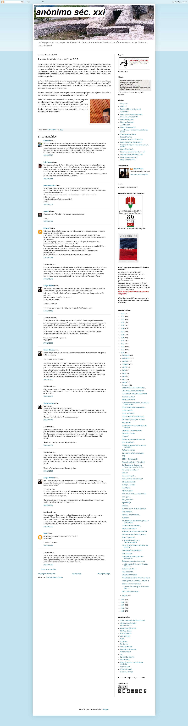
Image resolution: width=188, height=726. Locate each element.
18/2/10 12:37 (48, 396)
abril (124, 379)
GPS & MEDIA (125, 636)
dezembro (126, 355)
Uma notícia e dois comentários (133, 391)
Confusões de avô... (127, 149)
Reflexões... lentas (128, 433)
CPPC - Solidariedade (130, 459)
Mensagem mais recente (47, 574)
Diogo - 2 (123, 106)
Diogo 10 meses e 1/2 (127, 127)
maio (124, 376)
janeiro (125, 595)
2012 (123, 347)
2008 (123, 602)
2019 (123, 326)
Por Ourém (124, 644)
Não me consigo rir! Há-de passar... (134, 535)
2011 (123, 350)
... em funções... (125, 125)
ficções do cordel (126, 669)
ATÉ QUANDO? (127, 491)
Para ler (125, 473)
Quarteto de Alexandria (128, 649)
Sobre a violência (128, 413)
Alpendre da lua (125, 626)
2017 (123, 332)
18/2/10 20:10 (48, 526)
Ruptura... (125, 506)
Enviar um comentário (48, 569)
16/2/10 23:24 (48, 221)
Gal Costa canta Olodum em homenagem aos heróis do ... (133, 466)
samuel (46, 211)
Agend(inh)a (126, 503)
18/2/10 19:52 (48, 505)
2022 (123, 317)
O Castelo (123, 641)
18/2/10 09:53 (48, 379)
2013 (123, 344)
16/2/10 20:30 (48, 155)
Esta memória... (127, 512)
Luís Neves (47, 162)
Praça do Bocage (126, 646)
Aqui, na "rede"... (128, 500)
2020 (123, 323)
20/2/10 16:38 (48, 565)
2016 (123, 335)
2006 (123, 608)
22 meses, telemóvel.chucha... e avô (132, 152)
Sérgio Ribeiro (48, 286)
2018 (123, 329)
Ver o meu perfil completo (139, 174)
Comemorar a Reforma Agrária (132, 453)
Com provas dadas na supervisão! (134, 494)
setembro (125, 364)
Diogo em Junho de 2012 (129, 117)
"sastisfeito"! (124, 112)
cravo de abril (125, 667)
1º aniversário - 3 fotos (128, 134)
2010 (123, 353)
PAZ (123, 456)
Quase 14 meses (126, 137)
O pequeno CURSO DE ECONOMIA (134, 394)
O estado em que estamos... (131, 525)
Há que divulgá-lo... (129, 476)
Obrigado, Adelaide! (129, 482)
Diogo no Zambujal (127, 122)
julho (124, 370)
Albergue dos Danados (128, 623)
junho (124, 373)
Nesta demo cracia (128, 400)
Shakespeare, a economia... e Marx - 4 (135, 581)
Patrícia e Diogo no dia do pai (130, 109)
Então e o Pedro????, (127, 160)
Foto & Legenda (125, 634)
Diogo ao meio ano (127, 119)
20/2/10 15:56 (48, 546)
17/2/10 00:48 (48, 257)
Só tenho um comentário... (131, 515)
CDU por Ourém (125, 631)
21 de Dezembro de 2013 (129, 157)
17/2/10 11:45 (48, 279)
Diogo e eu (124, 104)
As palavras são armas (128, 628)
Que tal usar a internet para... (132, 584)
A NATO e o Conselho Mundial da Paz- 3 (136, 578)
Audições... (126, 518)
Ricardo (46, 228)
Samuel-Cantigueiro (127, 657)
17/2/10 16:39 (48, 343)
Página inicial (76, 574)
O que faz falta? (127, 410)
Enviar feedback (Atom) (54, 577)
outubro (125, 361)
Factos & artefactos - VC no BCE (133, 462)
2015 (123, 338)
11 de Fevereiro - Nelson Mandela (134, 509)
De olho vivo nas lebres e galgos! (133, 419)
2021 (123, 320)
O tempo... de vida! (128, 485)
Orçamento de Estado (129, 575)
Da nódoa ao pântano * (130, 470)
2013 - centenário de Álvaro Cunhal (132, 621)
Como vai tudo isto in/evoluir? (132, 479)
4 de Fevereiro (127, 553)
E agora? (125, 436)
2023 (123, 314)
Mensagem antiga (103, 574)
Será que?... (126, 497)
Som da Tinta (124, 660)
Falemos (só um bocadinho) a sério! (134, 531)
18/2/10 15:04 (48, 420)
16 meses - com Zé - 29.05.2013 (131, 140)
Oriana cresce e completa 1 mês (131, 154)
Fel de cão (47, 141)
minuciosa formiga (126, 672)
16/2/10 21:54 (48, 179)
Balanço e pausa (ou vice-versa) (133, 439)
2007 (123, 605)
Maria (45, 533)
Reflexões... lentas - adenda (132, 430)
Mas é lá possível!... (129, 537)
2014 (123, 341)
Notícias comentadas (129, 529)
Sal (121, 654)
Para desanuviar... (128, 442)
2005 (123, 611)
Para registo (126, 422)
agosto (125, 367)
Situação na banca (128, 397)
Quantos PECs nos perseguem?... (134, 388)
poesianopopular (49, 185)
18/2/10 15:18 (48, 445)
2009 (123, 599)
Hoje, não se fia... (128, 572)
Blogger (106, 709)
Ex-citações (126, 488)
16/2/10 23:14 (48, 204)
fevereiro (125, 385)
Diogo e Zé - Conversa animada (131, 114)
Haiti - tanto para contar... (130, 592)
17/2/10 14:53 (48, 311)
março (124, 382)
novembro (126, 358)
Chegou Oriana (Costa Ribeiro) (131, 142)
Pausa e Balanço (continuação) (133, 416)
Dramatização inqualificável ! (132, 550)
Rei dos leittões (125, 652)
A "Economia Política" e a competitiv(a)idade (131, 541)
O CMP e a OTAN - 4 (129, 569)
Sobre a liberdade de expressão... (134, 407)
